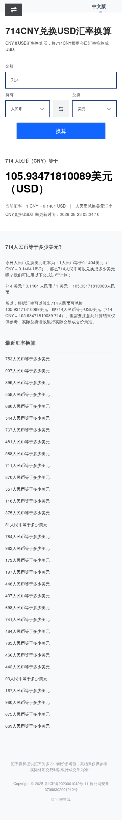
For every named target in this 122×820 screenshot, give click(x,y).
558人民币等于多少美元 (27, 394)
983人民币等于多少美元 (27, 548)
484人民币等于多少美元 (27, 631)
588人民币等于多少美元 (27, 453)
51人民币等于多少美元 (26, 524)
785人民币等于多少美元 (27, 643)
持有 (9, 94)
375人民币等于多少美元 (27, 513)
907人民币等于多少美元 (27, 370)
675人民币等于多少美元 (27, 714)
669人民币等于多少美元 (27, 726)
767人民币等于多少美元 (27, 430)
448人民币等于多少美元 (27, 584)
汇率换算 (63, 799)
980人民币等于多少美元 (27, 702)
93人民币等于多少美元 (26, 678)
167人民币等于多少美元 (27, 690)
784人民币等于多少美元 (27, 536)
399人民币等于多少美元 (27, 382)
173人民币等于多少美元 (27, 560)
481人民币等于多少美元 (27, 441)
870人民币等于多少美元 (27, 477)
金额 (9, 66)
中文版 (99, 6)
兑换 (76, 94)
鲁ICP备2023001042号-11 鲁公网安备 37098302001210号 (76, 786)
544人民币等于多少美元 (27, 418)
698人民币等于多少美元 (27, 607)
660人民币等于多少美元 (27, 406)
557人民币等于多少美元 (27, 489)
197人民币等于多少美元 (27, 572)
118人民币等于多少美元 (27, 501)
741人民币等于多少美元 (27, 619)
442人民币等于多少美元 (27, 667)
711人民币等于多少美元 (27, 465)
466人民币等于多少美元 (27, 655)
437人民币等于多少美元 (27, 595)
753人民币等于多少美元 (27, 359)
